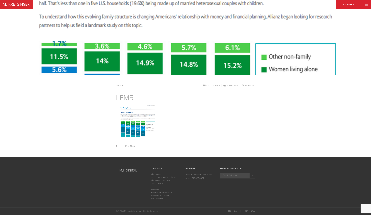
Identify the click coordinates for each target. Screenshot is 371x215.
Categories (212, 85)
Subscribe (232, 85)
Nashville (155, 189)
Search (249, 85)
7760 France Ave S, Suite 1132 (164, 177)
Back (120, 85)
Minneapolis (156, 174)
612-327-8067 (157, 183)
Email (209, 174)
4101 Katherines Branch (161, 192)
